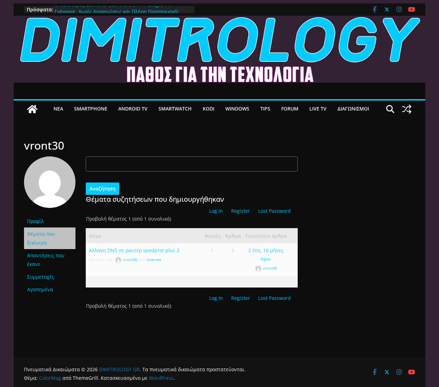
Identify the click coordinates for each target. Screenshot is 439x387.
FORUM (289, 108)
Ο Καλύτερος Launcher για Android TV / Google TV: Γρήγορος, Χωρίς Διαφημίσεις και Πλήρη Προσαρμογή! (117, 10)
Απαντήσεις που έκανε (45, 259)
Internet (154, 259)
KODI (208, 108)
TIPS (265, 108)
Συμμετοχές (40, 276)
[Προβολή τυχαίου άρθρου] (407, 109)
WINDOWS (237, 108)
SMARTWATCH (175, 108)
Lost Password (274, 211)
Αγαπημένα (40, 289)
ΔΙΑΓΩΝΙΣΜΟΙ (353, 108)
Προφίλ (35, 221)
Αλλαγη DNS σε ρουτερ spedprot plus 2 (134, 250)
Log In (216, 211)
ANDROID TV (132, 108)
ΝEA (58, 108)
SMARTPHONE (90, 108)
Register (240, 211)
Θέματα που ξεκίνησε (41, 238)
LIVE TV (318, 108)
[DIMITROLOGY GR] (219, 20)
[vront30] (49, 160)
